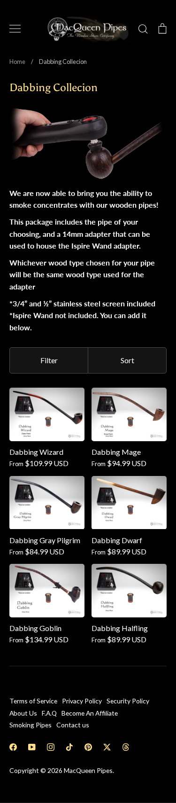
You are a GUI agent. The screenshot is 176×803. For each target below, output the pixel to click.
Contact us (72, 725)
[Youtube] (32, 747)
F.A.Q (49, 713)
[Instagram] (50, 747)
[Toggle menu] (15, 29)
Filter (49, 360)
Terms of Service (33, 701)
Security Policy (128, 701)
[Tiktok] (69, 747)
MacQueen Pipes (88, 770)
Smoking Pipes (30, 725)
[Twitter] (107, 747)
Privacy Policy (82, 701)
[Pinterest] (88, 747)
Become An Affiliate (89, 713)
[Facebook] (13, 747)
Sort (127, 360)
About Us (23, 713)
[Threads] (125, 747)
